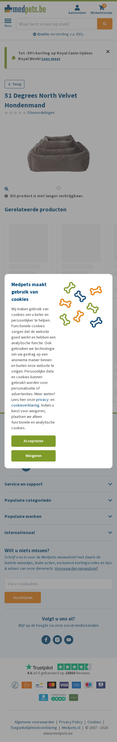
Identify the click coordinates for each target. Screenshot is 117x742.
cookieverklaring (25, 405)
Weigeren (34, 455)
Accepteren (33, 441)
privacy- (43, 399)
